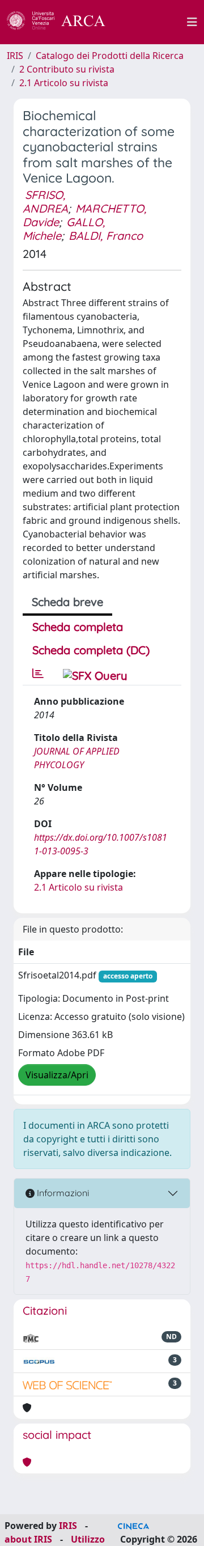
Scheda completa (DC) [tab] (91, 650)
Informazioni (62, 1192)
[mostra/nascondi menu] (192, 22)
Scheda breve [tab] (67, 602)
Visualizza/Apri (57, 1075)
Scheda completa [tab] (77, 627)
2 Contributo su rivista (66, 69)
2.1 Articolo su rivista (63, 83)
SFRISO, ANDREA (45, 201)
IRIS (15, 55)
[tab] (38, 673)
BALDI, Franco (106, 235)
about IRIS (28, 1539)
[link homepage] (62, 22)
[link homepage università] (152, 22)
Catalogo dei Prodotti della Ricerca (110, 55)
